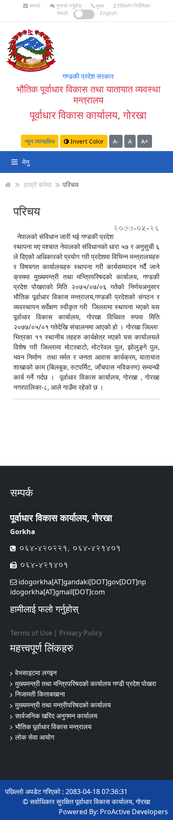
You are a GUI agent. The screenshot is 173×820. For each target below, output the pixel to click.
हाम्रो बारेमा (38, 184)
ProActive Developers (134, 811)
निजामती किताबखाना (40, 694)
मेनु (25, 162)
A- (116, 141)
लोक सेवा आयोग (34, 737)
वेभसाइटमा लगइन (36, 672)
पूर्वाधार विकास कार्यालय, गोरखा (88, 115)
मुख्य (99, 5)
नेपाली (62, 13)
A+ (144, 141)
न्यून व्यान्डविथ (40, 141)
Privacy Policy (80, 632)
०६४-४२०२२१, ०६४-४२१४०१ (68, 548)
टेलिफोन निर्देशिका (133, 5)
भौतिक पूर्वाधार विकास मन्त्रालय (53, 726)
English (108, 13)
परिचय (71, 184)
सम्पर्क (34, 5)
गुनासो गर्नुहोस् (68, 5)
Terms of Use (31, 632)
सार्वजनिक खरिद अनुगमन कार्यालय (56, 715)
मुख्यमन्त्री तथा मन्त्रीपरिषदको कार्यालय (63, 704)
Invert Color (86, 141)
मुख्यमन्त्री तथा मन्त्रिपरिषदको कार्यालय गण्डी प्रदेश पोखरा (85, 683)
